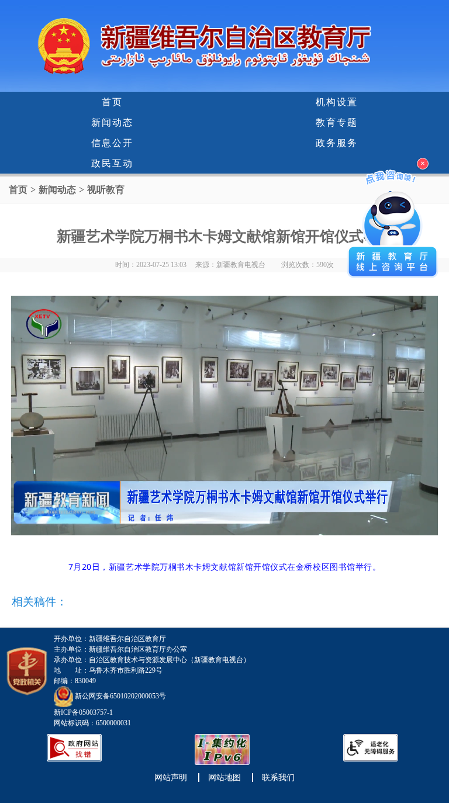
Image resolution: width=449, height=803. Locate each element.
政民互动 (112, 163)
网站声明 (170, 777)
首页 (112, 102)
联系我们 (278, 777)
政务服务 (337, 143)
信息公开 (112, 143)
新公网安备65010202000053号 (120, 696)
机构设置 (337, 102)
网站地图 (224, 777)
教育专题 (337, 122)
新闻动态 (112, 122)
